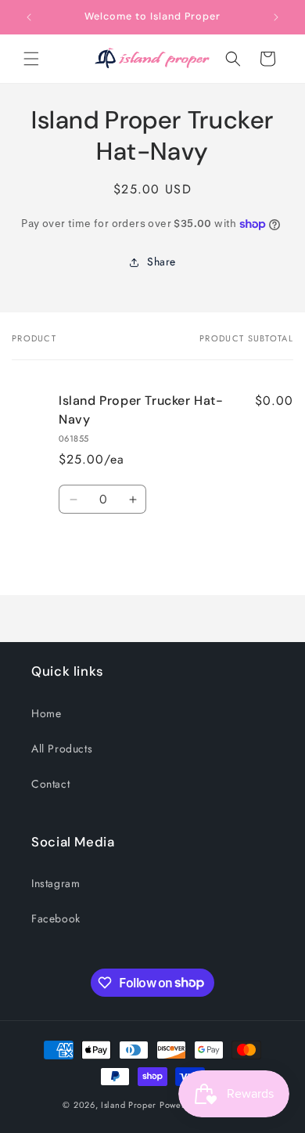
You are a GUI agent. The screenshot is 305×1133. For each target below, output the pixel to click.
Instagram (55, 883)
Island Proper (128, 1105)
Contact (50, 784)
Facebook (56, 918)
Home (46, 713)
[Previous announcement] (29, 17)
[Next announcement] (276, 17)
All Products (61, 748)
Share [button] (161, 261)
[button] (31, 58)
